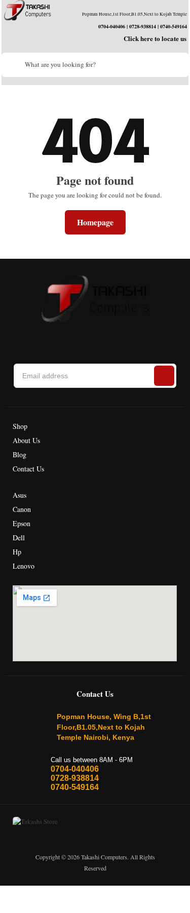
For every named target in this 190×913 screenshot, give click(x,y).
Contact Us (28, 468)
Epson (21, 523)
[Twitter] (109, 337)
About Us (26, 440)
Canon (22, 509)
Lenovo (23, 566)
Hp (17, 552)
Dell (19, 537)
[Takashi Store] (27, 10)
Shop (20, 426)
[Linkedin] (87, 337)
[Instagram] (65, 337)
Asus (19, 495)
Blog (19, 454)
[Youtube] (132, 337)
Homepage (95, 222)
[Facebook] (42, 337)
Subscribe (164, 376)
